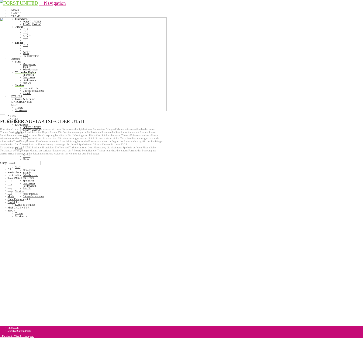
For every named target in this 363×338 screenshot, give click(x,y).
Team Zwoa (14, 178)
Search (3, 162)
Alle (10, 169)
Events (11, 202)
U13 (10, 190)
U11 (10, 193)
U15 (10, 187)
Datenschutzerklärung (19, 330)
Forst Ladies (14, 175)
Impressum (13, 327)
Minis (11, 196)
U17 (10, 184)
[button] (52, 3)
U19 (10, 181)
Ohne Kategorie (16, 199)
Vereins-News (15, 172)
